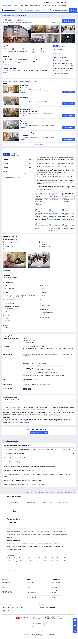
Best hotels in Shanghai (12, 558)
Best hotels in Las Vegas (38, 558)
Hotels (32, 492)
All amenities (6, 64)
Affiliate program (56, 587)
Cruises (54, 5)
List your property (56, 590)
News (28, 585)
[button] (55, 2)
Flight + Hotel (46, 5)
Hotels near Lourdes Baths (13, 543)
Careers (29, 587)
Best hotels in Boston (12, 567)
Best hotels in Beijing (62, 558)
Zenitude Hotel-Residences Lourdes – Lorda (55, 531)
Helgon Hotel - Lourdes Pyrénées (15, 528)
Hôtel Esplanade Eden (12, 20)
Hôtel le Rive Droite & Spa (44, 534)
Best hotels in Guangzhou (13, 561)
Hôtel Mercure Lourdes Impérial (14, 531)
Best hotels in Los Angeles (61, 567)
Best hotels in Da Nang (12, 570)
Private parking (8, 242)
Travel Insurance (63, 5)
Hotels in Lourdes (59, 492)
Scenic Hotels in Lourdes (35, 552)
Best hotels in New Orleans (48, 564)
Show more (5, 72)
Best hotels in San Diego (24, 564)
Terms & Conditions (31, 590)
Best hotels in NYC (24, 561)
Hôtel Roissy (47, 525)
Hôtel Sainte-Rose (55, 534)
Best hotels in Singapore (36, 561)
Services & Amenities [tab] (25, 81)
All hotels (54, 592)
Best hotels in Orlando (23, 567)
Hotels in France (39, 492)
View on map (56, 76)
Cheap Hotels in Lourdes (22, 552)
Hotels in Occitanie (49, 492)
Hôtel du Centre (10, 537)
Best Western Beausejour (30, 528)
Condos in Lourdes (11, 552)
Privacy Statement (31, 592)
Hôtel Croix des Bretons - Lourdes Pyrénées (55, 528)
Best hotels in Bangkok (50, 558)
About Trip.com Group (32, 597)
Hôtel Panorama (18, 525)
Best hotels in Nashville (61, 564)
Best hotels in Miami (36, 564)
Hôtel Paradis (10, 525)
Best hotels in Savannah (35, 567)
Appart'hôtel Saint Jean (28, 531)
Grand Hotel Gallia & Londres (13, 534)
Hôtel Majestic (40, 528)
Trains (21, 5)
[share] (75, 625)
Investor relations (56, 582)
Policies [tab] (36, 81)
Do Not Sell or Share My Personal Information (38, 595)
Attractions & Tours (35, 5)
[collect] (75, 620)
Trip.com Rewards (56, 585)
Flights (15, 5)
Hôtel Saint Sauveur (55, 525)
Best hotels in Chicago (12, 564)
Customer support (6, 582)
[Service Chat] (75, 630)
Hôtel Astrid (24, 534)
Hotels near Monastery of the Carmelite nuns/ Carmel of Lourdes (37, 546)
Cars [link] (26, 5)
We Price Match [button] (57, 22)
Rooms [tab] (5, 81)
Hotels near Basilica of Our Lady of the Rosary (48, 543)
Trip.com (27, 492)
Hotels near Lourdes (58, 546)
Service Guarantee (6, 585)
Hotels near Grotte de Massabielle (29, 543)
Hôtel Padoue (64, 534)
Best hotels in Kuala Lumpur (49, 561)
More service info (6, 587)
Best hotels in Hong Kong (25, 558)
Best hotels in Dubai (62, 561)
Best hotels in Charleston (48, 567)
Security (54, 597)
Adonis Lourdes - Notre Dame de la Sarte (33, 525)
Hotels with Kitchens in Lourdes (50, 552)
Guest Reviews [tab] (13, 81)
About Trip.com (30, 582)
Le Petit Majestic (32, 534)
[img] (17, 34)
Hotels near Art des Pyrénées (14, 546)
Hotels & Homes (6, 5)
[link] (48, 2)
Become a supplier (56, 595)
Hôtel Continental (39, 531)
